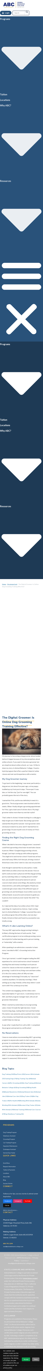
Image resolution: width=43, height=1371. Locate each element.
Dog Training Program (10, 1132)
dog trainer (27, 1096)
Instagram (18, 1201)
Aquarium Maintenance (10, 1146)
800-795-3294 (8, 1243)
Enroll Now (6, 1163)
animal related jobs (28, 1092)
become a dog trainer (28, 1105)
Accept (26, 1359)
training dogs (11, 1078)
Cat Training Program (9, 1143)
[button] (21, 298)
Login (6, 13)
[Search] (27, 12)
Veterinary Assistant (9, 1136)
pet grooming (16, 1083)
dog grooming (22, 1087)
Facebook (8, 1201)
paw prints (19, 1074)
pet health (15, 1101)
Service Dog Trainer (9, 1153)
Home (4, 584)
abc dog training (29, 1083)
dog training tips (24, 1078)
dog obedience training (14, 1114)
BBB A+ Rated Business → (10, 1210)
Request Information (9, 1166)
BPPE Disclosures (24, 1258)
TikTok (7, 1205)
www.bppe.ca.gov (30, 1278)
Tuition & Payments (9, 1170)
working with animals (28, 1101)
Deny (36, 1359)
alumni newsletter (12, 1092)
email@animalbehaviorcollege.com (13, 1246)
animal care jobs (15, 1096)
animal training (20, 1109)
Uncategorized (12, 584)
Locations (5, 100)
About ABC (6, 1177)
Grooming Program (9, 1139)
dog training (8, 1074)
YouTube (27, 1201)
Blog (4, 1180)
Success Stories (7, 1183)
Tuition (3, 94)
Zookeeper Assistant (9, 1149)
